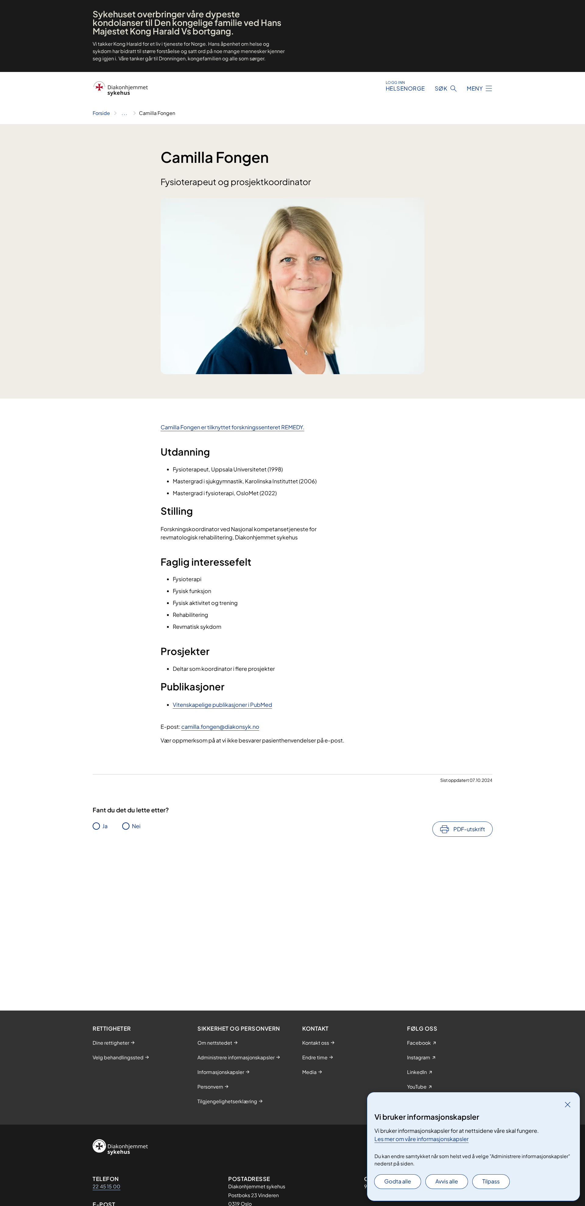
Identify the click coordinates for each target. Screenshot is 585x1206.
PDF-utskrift (469, 828)
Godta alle (397, 1181)
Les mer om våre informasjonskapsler (421, 1138)
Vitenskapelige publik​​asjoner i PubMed (222, 704)
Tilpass (491, 1181)
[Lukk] (568, 1104)
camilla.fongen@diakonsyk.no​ (220, 726)
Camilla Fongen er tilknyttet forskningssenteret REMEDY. (232, 427)
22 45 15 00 (106, 1186)
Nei (136, 825)
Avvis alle (446, 1181)
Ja (105, 825)
